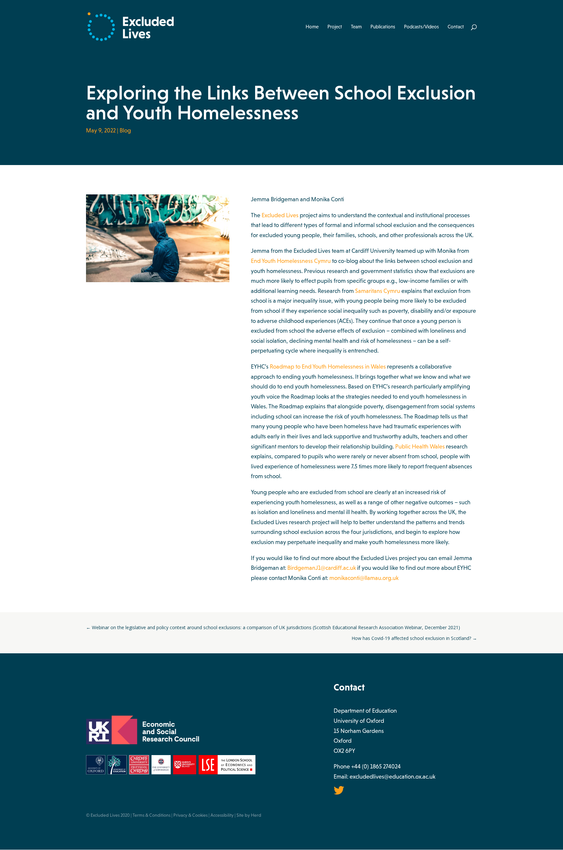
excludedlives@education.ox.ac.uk (392, 776)
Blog (125, 130)
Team (356, 26)
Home (312, 26)
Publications (382, 26)
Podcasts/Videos (421, 26)
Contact (456, 26)
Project (334, 26)
